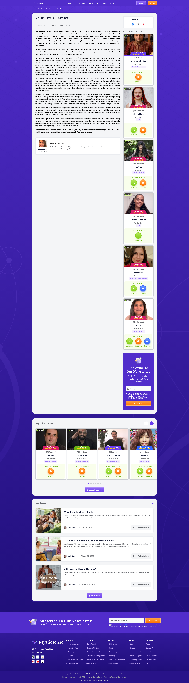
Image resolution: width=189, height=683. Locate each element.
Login (132, 644)
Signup (132, 648)
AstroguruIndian (138, 61)
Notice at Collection (103, 674)
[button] (152, 423)
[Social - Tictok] (42, 661)
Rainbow (144, 455)
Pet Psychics (91, 664)
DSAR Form (90, 674)
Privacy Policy (140, 393)
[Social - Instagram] (42, 657)
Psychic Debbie (113, 455)
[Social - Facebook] (37, 657)
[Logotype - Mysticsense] (38, 3)
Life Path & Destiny (138, 67)
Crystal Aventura (138, 220)
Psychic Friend (82, 455)
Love (138, 120)
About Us (149, 644)
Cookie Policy (79, 674)
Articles (103, 3)
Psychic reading (73, 644)
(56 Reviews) (113, 452)
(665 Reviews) (138, 163)
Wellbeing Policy (136, 660)
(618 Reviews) (138, 216)
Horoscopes (81, 3)
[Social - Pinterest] (33, 661)
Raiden (51, 455)
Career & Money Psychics (96, 652)
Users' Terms (150, 652)
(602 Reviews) (138, 111)
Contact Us (150, 648)
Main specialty (138, 64)
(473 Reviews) (138, 269)
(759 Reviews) (82, 452)
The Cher (138, 167)
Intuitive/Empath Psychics (96, 660)
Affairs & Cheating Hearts (138, 278)
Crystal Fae (138, 114)
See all (151, 503)
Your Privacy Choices (119, 674)
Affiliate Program (136, 656)
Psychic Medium (138, 172)
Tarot (111, 648)
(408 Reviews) (138, 322)
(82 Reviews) (138, 58)
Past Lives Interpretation (117, 660)
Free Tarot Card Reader (75, 660)
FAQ (147, 664)
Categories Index (73, 664)
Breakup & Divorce (82, 461)
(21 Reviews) (144, 452)
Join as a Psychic (136, 652)
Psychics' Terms (152, 656)
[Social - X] (33, 657)
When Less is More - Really (78, 512)
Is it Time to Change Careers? (80, 569)
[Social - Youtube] (37, 661)
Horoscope (71, 652)
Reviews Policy (135, 664)
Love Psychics (92, 644)
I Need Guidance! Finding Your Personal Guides (89, 540)
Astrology (112, 656)
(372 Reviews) (50, 452)
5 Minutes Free (73, 648)
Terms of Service (117, 677)
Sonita (138, 325)
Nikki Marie (138, 272)
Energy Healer (144, 461)
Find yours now (37, 652)
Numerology (113, 652)
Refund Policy (151, 660)
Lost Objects (113, 664)
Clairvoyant (113, 644)
